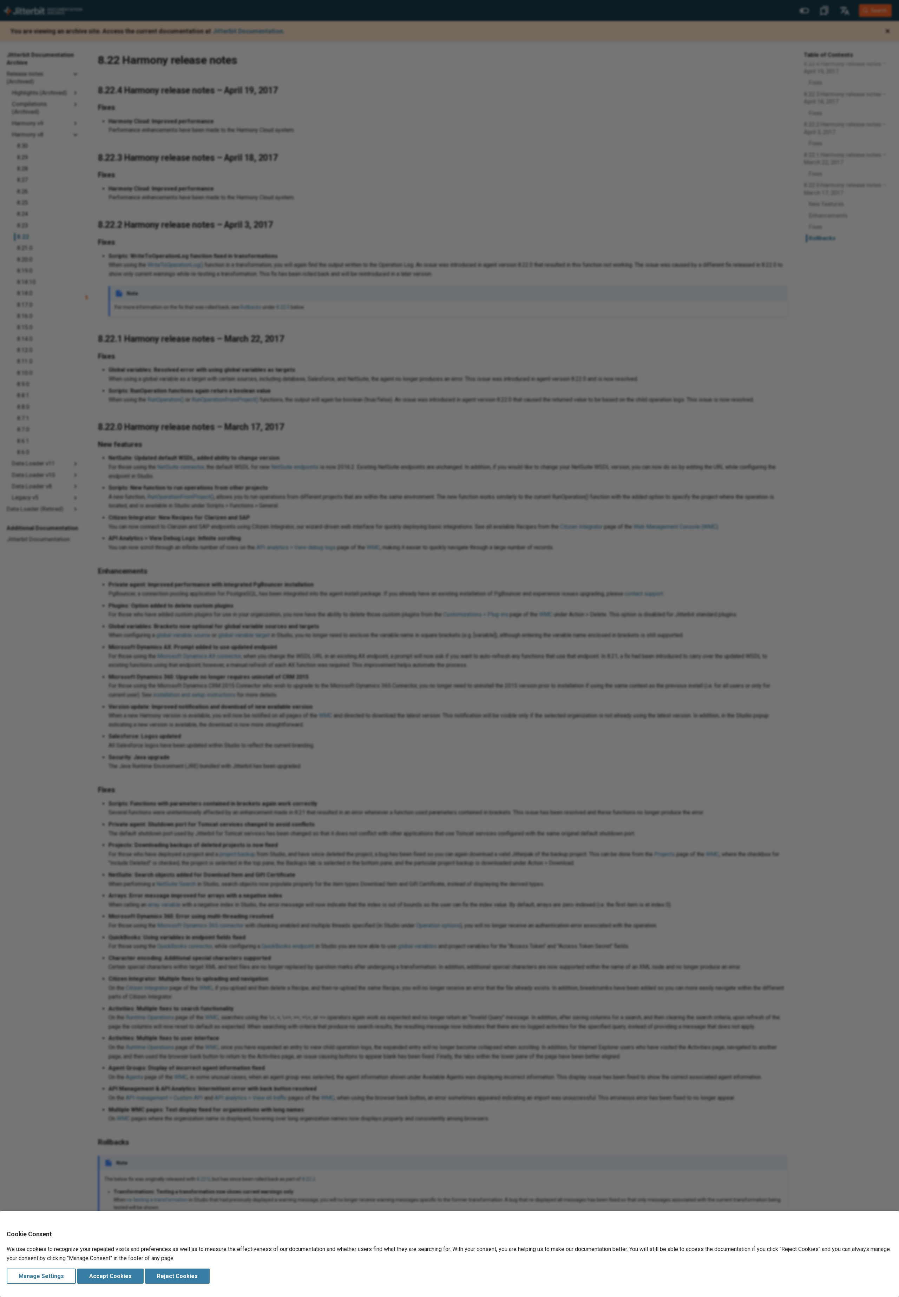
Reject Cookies (177, 1276)
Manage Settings (41, 1276)
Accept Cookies (110, 1276)
